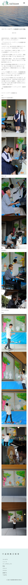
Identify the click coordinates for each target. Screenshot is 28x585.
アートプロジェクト (7, 564)
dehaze (24, 3)
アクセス (5, 571)
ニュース (5, 562)
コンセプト (5, 559)
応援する (5, 573)
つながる (5, 575)
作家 (4, 566)
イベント (5, 568)
